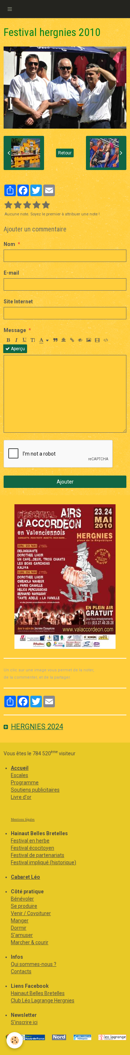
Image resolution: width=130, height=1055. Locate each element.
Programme (25, 782)
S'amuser (22, 935)
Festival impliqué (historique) (43, 862)
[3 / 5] (27, 205)
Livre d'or (21, 797)
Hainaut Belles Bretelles (38, 993)
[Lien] (72, 340)
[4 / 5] (36, 205)
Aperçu (17, 348)
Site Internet (18, 301)
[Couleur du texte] (44, 340)
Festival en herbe (30, 841)
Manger (20, 920)
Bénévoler (22, 899)
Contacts (21, 971)
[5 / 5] (46, 205)
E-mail (11, 273)
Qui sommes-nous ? (33, 964)
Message (15, 330)
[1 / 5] (8, 205)
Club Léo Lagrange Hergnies (42, 1000)
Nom (9, 244)
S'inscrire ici (24, 1022)
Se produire (24, 906)
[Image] (88, 340)
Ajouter (65, 482)
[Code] (105, 340)
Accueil (20, 768)
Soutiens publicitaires (35, 790)
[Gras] (8, 340)
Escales (19, 775)
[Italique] (16, 340)
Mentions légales (23, 819)
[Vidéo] (97, 340)
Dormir (18, 928)
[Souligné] (24, 340)
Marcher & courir (29, 942)
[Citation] (55, 340)
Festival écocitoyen (32, 848)
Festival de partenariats (37, 855)
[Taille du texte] (33, 340)
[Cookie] (14, 1040)
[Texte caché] (80, 340)
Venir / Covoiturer (31, 913)
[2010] (65, 576)
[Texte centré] (63, 340)
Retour (65, 152)
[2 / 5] (18, 205)
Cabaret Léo (25, 877)
